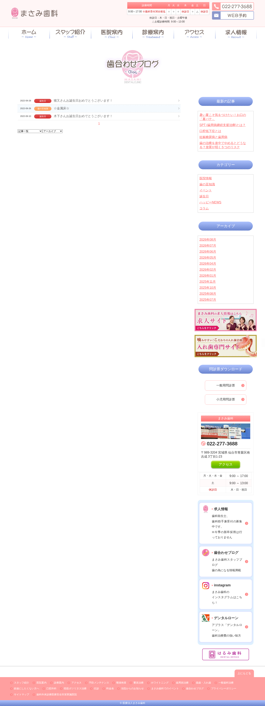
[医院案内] (111, 34)
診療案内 (59, 683)
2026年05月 (207, 257)
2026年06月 (207, 251)
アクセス (226, 464)
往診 (96, 688)
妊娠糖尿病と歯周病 (213, 137)
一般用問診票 (225, 385)
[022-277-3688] (232, 6)
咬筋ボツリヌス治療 (75, 688)
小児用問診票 (225, 399)
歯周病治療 (182, 683)
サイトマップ (21, 694)
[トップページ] (29, 34)
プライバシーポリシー (223, 688)
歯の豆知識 (207, 184)
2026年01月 (207, 275)
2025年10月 (207, 287)
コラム (204, 208)
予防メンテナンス (99, 683)
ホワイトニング (160, 683)
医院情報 (205, 178)
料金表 (110, 688)
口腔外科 (51, 688)
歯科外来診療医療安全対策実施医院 (56, 694)
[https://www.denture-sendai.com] (226, 346)
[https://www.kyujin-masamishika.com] (236, 34)
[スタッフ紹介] (70, 34)
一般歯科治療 (226, 683)
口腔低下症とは (210, 131)
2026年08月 (207, 239)
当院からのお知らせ (132, 688)
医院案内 (41, 683)
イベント (205, 190)
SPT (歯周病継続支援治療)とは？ (222, 125)
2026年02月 (207, 269)
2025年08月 (207, 293)
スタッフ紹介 (21, 683)
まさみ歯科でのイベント (165, 688)
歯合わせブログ (195, 688)
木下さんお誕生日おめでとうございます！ (83, 116)
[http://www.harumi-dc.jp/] (226, 654)
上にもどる (244, 673)
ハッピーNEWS (210, 202)
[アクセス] (194, 34)
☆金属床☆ (61, 108)
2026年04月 (207, 263)
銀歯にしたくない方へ (26, 688)
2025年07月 (207, 299)
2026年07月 (207, 245)
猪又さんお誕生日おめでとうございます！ (83, 100)
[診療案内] (153, 34)
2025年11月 (207, 281)
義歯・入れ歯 (203, 683)
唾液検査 (121, 683)
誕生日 (204, 196)
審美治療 (138, 683)
